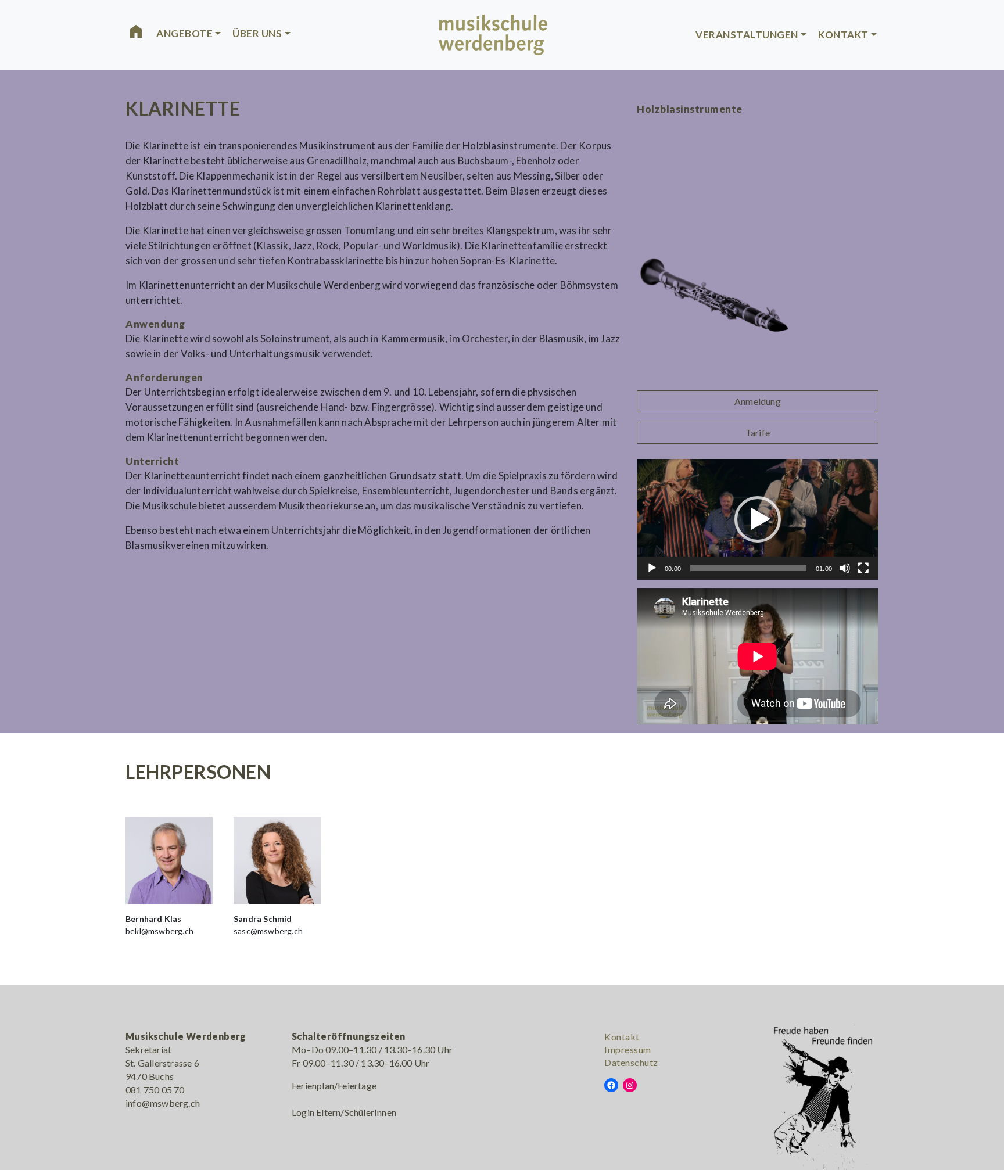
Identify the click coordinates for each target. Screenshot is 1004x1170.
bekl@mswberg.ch (159, 931)
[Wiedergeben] (652, 568)
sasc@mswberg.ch (268, 931)
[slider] (748, 568)
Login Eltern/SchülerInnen (344, 1112)
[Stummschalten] (845, 568)
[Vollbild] (863, 568)
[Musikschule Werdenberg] (493, 33)
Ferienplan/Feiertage (334, 1085)
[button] (757, 519)
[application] (757, 519)
